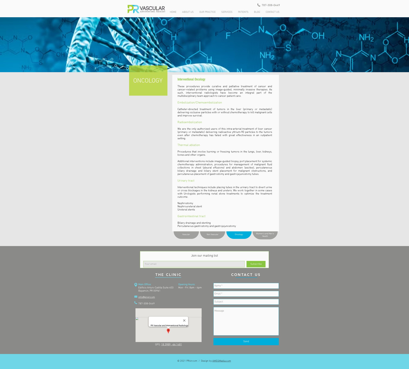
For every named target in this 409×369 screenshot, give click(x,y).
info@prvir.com (146, 297)
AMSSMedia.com (221, 361)
